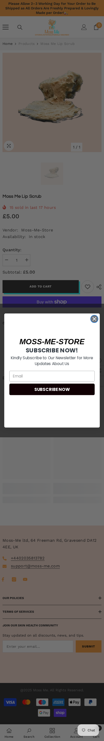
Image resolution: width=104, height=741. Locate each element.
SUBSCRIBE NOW (52, 389)
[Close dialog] (94, 318)
